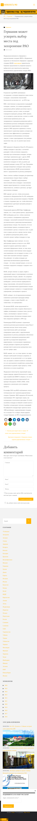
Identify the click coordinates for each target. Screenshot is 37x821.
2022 (6, 698)
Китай (4, 591)
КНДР (4, 594)
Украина (5, 644)
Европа (5, 575)
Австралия (6, 534)
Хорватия (5, 654)
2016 (6, 717)
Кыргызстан (6, 597)
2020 (6, 704)
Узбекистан (6, 641)
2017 (6, 713)
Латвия (5, 600)
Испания (5, 578)
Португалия (6, 616)
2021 (6, 701)
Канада (5, 588)
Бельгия (5, 550)
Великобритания (7, 560)
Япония (5, 676)
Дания (4, 572)
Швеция (5, 663)
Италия (5, 582)
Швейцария (6, 660)
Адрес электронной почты (11, 798)
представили (17, 63)
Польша (5, 613)
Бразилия (5, 556)
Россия (5, 619)
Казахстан (5, 585)
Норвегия (5, 610)
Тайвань (5, 635)
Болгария (5, 553)
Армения (5, 544)
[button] (5, 419)
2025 (6, 688)
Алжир (5, 541)
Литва (4, 604)
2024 (6, 691)
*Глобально (6, 531)
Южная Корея (7, 673)
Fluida (13, 812)
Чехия (4, 657)
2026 (6, 685)
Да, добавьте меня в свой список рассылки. (18, 503)
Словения (5, 626)
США (4, 629)
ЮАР (4, 669)
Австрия (5, 538)
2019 (6, 707)
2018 (6, 710)
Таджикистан (6, 632)
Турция (5, 638)
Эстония (5, 666)
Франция (5, 651)
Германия (9, 16)
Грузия (5, 569)
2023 (6, 695)
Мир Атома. (27, 812)
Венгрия (5, 563)
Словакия (5, 622)
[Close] (35, 791)
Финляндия (6, 647)
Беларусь (5, 547)
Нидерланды (6, 607)
